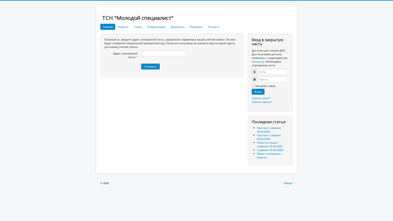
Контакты (213, 27)
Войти (258, 92)
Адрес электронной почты (125, 55)
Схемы (138, 27)
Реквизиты (196, 27)
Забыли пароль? (262, 102)
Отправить (150, 66)
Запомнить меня (265, 86)
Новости (123, 27)
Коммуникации (156, 27)
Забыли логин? (261, 98)
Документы (177, 27)
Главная (108, 27)
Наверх (288, 183)
